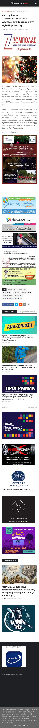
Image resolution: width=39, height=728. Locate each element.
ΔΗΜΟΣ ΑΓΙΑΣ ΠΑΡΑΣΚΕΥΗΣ (20, 11)
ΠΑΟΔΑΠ (16, 292)
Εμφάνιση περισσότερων (28, 312)
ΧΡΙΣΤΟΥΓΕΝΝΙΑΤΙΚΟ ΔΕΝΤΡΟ (12, 295)
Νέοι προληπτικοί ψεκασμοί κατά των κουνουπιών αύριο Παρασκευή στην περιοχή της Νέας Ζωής (19, 367)
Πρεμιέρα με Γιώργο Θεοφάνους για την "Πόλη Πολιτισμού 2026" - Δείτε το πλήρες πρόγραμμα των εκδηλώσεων (18, 397)
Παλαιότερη (32, 407)
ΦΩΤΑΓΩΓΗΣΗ (26, 292)
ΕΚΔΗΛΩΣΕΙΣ (7, 292)
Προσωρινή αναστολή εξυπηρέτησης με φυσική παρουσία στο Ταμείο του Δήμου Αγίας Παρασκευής (17, 338)
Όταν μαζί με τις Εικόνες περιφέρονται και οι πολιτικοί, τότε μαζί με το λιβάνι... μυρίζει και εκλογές (18, 591)
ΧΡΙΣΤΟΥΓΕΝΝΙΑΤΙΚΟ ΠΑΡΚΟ (12, 298)
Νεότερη (6, 407)
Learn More (16, 726)
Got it (25, 726)
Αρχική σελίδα (6, 11)
